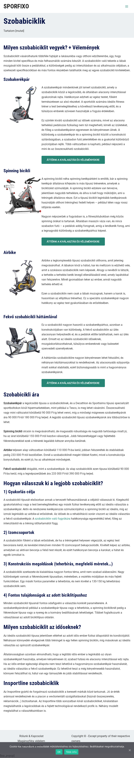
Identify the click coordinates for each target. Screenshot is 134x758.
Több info (71, 751)
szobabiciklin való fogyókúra (52, 518)
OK (59, 751)
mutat (19, 30)
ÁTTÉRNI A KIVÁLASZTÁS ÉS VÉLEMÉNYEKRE (73, 159)
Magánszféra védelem (31, 741)
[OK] (129, 750)
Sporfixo (16, 6)
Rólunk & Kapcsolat (31, 736)
